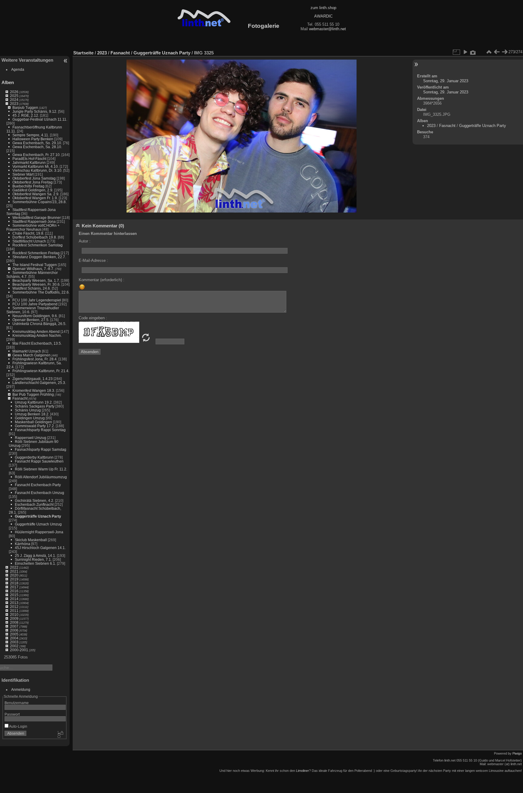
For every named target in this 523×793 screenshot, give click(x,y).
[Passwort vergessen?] (60, 735)
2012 (14, 607)
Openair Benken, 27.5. (30, 320)
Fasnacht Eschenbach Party (38, 485)
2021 (14, 571)
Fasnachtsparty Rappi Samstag (40, 449)
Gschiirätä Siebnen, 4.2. (34, 500)
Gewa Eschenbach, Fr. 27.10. (36, 155)
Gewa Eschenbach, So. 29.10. (37, 143)
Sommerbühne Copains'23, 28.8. (39, 202)
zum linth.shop (323, 7)
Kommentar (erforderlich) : (101, 280)
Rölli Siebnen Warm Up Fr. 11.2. (41, 469)
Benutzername (17, 703)
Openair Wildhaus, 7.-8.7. (33, 269)
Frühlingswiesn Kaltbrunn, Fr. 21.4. (40, 371)
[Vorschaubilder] (489, 52)
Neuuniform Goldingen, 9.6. (35, 316)
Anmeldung (20, 689)
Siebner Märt (23, 174)
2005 (14, 634)
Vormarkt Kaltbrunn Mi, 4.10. (35, 166)
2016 (14, 591)
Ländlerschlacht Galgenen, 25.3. (39, 383)
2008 (14, 622)
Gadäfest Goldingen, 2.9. (32, 190)
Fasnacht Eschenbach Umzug (39, 493)
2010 (14, 614)
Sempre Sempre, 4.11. (30, 135)
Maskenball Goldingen (33, 422)
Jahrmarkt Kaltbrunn (29, 162)
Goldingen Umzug (30, 418)
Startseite (83, 52)
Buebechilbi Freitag (28, 186)
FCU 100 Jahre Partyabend (35, 304)
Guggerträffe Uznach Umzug (38, 524)
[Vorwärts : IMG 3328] (504, 52)
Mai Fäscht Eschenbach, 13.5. (37, 343)
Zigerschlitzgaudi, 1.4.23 (32, 379)
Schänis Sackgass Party (34, 406)
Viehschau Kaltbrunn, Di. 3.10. (37, 170)
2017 (14, 587)
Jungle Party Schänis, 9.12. (34, 111)
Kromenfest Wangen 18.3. (33, 390)
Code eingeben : (93, 318)
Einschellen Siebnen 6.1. (35, 563)
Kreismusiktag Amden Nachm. (37, 335)
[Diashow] (465, 52)
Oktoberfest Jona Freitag (32, 182)
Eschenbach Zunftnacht (34, 504)
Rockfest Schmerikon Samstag (37, 245)
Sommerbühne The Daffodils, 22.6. (41, 292)
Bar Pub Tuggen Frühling (33, 394)
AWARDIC (323, 16)
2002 (14, 646)
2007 (14, 626)
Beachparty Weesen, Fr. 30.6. (36, 284)
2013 (14, 603)
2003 (14, 642)
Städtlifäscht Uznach (29, 241)
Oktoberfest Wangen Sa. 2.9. (35, 194)
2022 (14, 567)
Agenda (17, 69)
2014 (14, 599)
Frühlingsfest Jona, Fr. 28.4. (35, 359)
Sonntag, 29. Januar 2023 (445, 81)
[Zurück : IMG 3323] (497, 52)
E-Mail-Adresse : (93, 260)
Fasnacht (20, 398)
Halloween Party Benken (32, 139)
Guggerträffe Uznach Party (38, 516)
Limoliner (302, 770)
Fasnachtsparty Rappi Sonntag (40, 430)
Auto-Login (17, 726)
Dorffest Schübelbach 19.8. (34, 237)
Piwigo (517, 753)
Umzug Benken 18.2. (32, 414)
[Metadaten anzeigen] (473, 52)
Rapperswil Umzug (30, 438)
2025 (14, 96)
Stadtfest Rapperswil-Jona (34, 221)
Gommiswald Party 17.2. (35, 426)
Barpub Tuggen (25, 107)
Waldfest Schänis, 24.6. (31, 288)
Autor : (84, 241)
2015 (14, 595)
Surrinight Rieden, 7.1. (33, 559)
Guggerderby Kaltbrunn (34, 457)
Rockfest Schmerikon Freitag (36, 253)
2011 (14, 611)
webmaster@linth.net (327, 29)
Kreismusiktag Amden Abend (36, 331)
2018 (14, 583)
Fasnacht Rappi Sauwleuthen (39, 461)
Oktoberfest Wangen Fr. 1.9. (35, 198)
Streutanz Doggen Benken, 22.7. (39, 257)
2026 (14, 92)
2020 (14, 575)
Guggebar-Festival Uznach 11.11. (39, 119)
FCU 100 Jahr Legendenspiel (36, 300)
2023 (14, 104)
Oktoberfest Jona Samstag (34, 178)
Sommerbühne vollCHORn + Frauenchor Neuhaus (33, 227)
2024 (14, 100)
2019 (14, 579)
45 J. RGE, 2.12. (25, 115)
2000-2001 (19, 650)
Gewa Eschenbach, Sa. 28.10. (37, 147)
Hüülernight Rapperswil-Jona (39, 532)
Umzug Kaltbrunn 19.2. (34, 402)
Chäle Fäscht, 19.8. (28, 233)
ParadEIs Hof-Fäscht (29, 159)
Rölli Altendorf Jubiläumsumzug (41, 477)
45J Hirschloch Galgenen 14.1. (40, 548)
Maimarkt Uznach (26, 351)
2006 (14, 630)
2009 (14, 618)
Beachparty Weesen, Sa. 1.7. (36, 280)
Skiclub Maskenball (31, 540)
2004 (14, 638)
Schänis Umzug (28, 410)
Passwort (12, 714)
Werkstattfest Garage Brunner (36, 217)
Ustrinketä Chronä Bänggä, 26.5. (39, 324)
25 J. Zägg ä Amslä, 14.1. (35, 555)
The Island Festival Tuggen (34, 265)
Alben (8, 82)
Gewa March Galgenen (31, 355)
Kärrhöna (22, 544)
